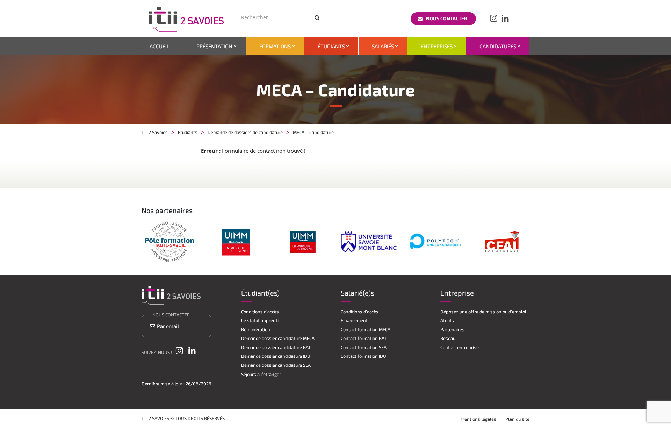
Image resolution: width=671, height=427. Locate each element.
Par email (167, 326)
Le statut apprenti (260, 320)
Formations (275, 46)
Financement (354, 320)
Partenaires (452, 329)
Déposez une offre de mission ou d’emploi (483, 311)
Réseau (447, 338)
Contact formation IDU (363, 356)
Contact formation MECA (365, 329)
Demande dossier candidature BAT (276, 347)
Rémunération (255, 329)
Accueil (159, 46)
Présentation (214, 46)
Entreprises (437, 46)
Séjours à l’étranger (261, 374)
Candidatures (497, 46)
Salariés (383, 46)
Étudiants (331, 46)
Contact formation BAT (364, 338)
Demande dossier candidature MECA (278, 338)
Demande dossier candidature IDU (275, 356)
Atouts (447, 320)
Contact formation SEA (364, 347)
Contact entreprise (459, 347)
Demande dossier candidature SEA (276, 365)
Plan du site (517, 419)
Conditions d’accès (260, 311)
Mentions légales (478, 419)
